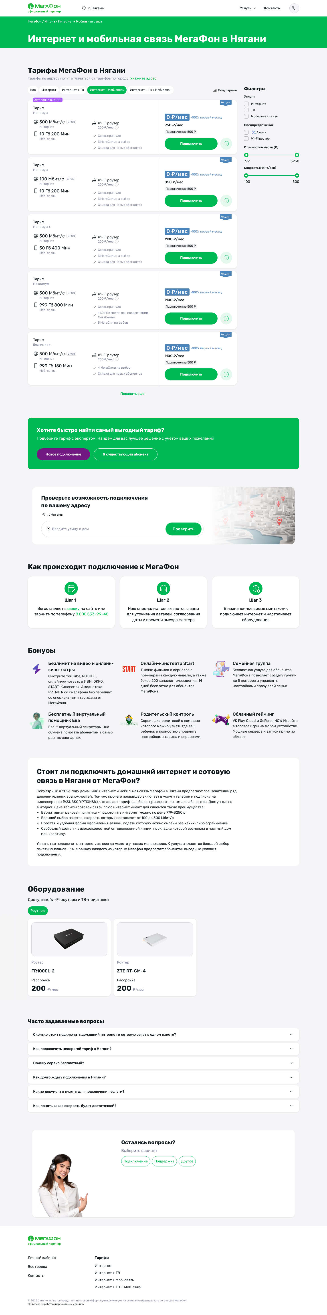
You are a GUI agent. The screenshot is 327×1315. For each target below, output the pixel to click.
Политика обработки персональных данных (56, 1304)
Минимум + (41, 227)
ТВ (253, 110)
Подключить (191, 143)
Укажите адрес (143, 78)
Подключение (136, 1161)
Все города (37, 1266)
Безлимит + (42, 345)
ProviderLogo (50, 8)
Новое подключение (63, 454)
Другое (187, 1161)
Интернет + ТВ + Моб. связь (150, 90)
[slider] (246, 155)
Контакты (272, 8)
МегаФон (35, 21)
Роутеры (37, 911)
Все (33, 90)
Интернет (49, 90)
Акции (261, 132)
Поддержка (164, 1161)
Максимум (41, 284)
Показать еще (132, 394)
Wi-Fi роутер (260, 139)
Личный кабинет (42, 1258)
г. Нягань (55, 514)
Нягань (49, 21)
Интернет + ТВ (73, 90)
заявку (73, 608)
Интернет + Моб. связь (107, 90)
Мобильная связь (264, 116)
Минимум (40, 113)
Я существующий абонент (125, 454)
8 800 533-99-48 (92, 614)
